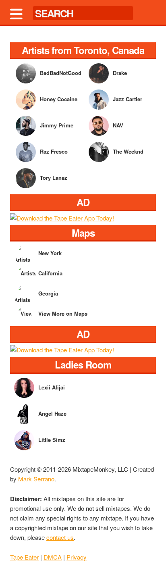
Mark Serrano (36, 479)
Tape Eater (24, 557)
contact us (60, 537)
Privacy (76, 557)
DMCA (53, 557)
